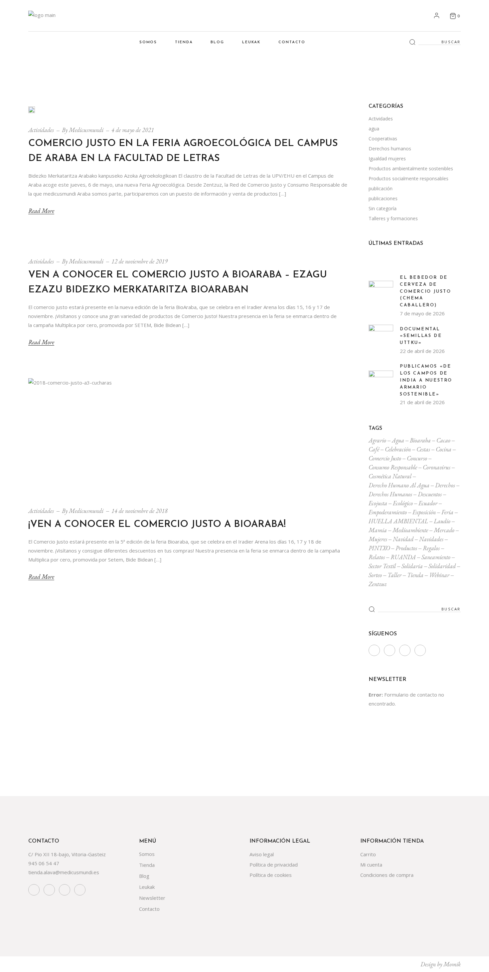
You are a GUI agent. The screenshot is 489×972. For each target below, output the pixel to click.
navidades (431, 539)
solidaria (412, 566)
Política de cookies (270, 875)
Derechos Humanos (390, 494)
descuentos (430, 494)
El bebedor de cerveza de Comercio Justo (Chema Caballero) (425, 291)
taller (395, 575)
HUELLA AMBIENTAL (398, 521)
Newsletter (152, 897)
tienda (415, 575)
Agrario (377, 440)
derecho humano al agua (399, 485)
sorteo (375, 575)
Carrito (368, 854)
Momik (452, 964)
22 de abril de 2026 (422, 351)
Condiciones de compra (386, 875)
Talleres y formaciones (393, 218)
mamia (378, 530)
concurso (417, 458)
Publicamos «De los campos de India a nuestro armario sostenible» (426, 380)
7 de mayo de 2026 (422, 313)
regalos (431, 548)
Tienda (147, 865)
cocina (443, 449)
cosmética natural (390, 476)
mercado (444, 530)
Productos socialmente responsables (408, 178)
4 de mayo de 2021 (132, 130)
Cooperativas (383, 138)
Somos (147, 854)
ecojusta (378, 503)
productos (406, 548)
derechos (445, 485)
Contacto (149, 908)
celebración (398, 449)
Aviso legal (261, 854)
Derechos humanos (390, 148)
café (374, 449)
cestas (423, 449)
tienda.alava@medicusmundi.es (63, 872)
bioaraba (420, 440)
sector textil (382, 566)
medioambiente (410, 530)
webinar (439, 575)
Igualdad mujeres (387, 158)
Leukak (147, 887)
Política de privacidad (273, 864)
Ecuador (427, 503)
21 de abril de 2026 (422, 402)
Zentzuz (378, 584)
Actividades (41, 130)
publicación (381, 188)
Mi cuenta (371, 864)
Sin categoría (383, 208)
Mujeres (378, 539)
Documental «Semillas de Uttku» (421, 336)
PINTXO (379, 548)
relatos (377, 557)
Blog (144, 876)
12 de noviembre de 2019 (139, 261)
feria (447, 512)
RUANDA (403, 557)
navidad (403, 539)
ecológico (403, 503)
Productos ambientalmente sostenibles (411, 168)
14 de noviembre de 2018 (139, 511)
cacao (443, 440)
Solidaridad (442, 566)
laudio (442, 521)
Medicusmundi (86, 130)
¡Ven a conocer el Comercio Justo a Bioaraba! (157, 524)
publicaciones (383, 198)
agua (374, 128)
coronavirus (436, 467)
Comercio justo (385, 458)
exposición (424, 512)
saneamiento (435, 557)
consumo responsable (393, 467)
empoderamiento (388, 512)
